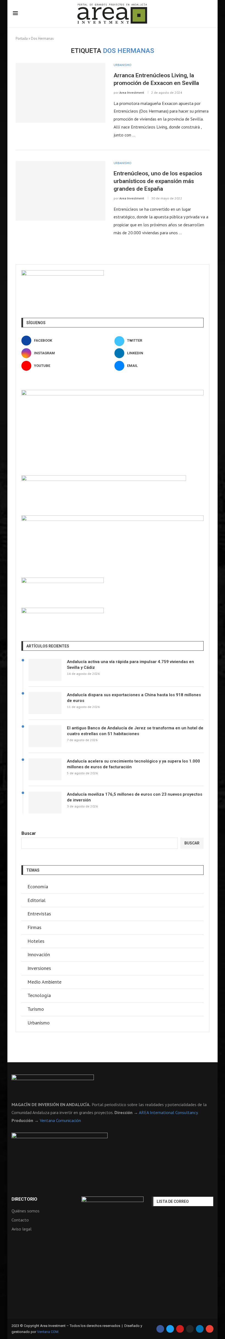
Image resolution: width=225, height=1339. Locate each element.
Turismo (35, 1009)
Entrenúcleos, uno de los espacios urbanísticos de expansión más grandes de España (158, 181)
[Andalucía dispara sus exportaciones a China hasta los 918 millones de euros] (45, 703)
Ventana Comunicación (60, 1120)
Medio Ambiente (44, 982)
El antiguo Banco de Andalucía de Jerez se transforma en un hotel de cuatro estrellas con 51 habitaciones (135, 731)
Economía (37, 886)
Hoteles (35, 941)
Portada (22, 38)
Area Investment (131, 92)
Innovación (38, 954)
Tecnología (39, 995)
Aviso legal (22, 1229)
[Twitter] (170, 1329)
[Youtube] (180, 1329)
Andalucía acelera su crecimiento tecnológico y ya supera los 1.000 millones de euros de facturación (133, 764)
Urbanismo (38, 1023)
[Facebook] (160, 1329)
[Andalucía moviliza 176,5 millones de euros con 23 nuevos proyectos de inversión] (45, 802)
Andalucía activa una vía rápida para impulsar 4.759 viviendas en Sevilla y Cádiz (130, 664)
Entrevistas (39, 913)
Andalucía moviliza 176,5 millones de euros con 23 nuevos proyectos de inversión (134, 797)
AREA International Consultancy (168, 1112)
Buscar (28, 833)
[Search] (209, 14)
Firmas (34, 927)
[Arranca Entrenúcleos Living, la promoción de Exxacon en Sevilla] (60, 93)
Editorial (36, 900)
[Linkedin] (200, 1329)
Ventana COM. (48, 1332)
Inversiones (39, 968)
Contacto (20, 1220)
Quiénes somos (26, 1211)
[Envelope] (209, 1329)
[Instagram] (190, 1329)
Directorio (24, 1199)
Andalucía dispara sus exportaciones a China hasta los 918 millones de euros (134, 697)
